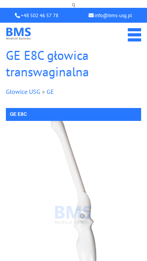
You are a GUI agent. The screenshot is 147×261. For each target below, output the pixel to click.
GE (50, 91)
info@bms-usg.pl (113, 15)
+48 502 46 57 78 (39, 15)
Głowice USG (23, 91)
